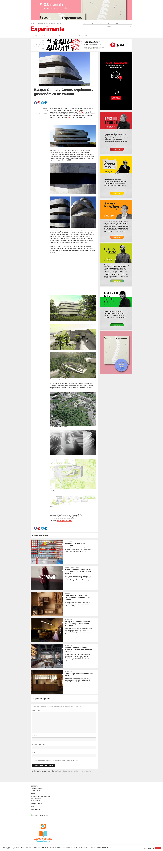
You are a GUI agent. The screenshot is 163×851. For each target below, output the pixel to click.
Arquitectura (39, 36)
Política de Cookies (12, 849)
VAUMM (80, 112)
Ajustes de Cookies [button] (148, 848)
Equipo (32, 806)
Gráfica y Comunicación (72, 567)
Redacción (45, 108)
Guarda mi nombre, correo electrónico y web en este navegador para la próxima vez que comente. (56, 760)
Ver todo (75, 36)
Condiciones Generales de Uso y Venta (40, 796)
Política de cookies (35, 800)
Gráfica (32, 36)
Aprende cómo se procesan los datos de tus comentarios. (74, 771)
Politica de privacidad (36, 798)
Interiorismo (54, 36)
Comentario (36, 710)
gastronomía (41, 113)
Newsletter (81, 36)
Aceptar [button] (158, 848)
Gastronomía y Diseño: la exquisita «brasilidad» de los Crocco (77, 597)
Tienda (88, 36)
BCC (70, 117)
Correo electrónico (39, 744)
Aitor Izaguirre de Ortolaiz (64, 520)
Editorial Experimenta (36, 804)
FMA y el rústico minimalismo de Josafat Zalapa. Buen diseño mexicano (79, 624)
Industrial (46, 36)
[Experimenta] (48, 29)
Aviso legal (33, 795)
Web (33, 752)
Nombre (35, 736)
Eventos (69, 36)
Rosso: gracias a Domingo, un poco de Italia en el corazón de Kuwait (78, 571)
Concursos (62, 36)
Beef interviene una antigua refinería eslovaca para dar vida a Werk (78, 650)
